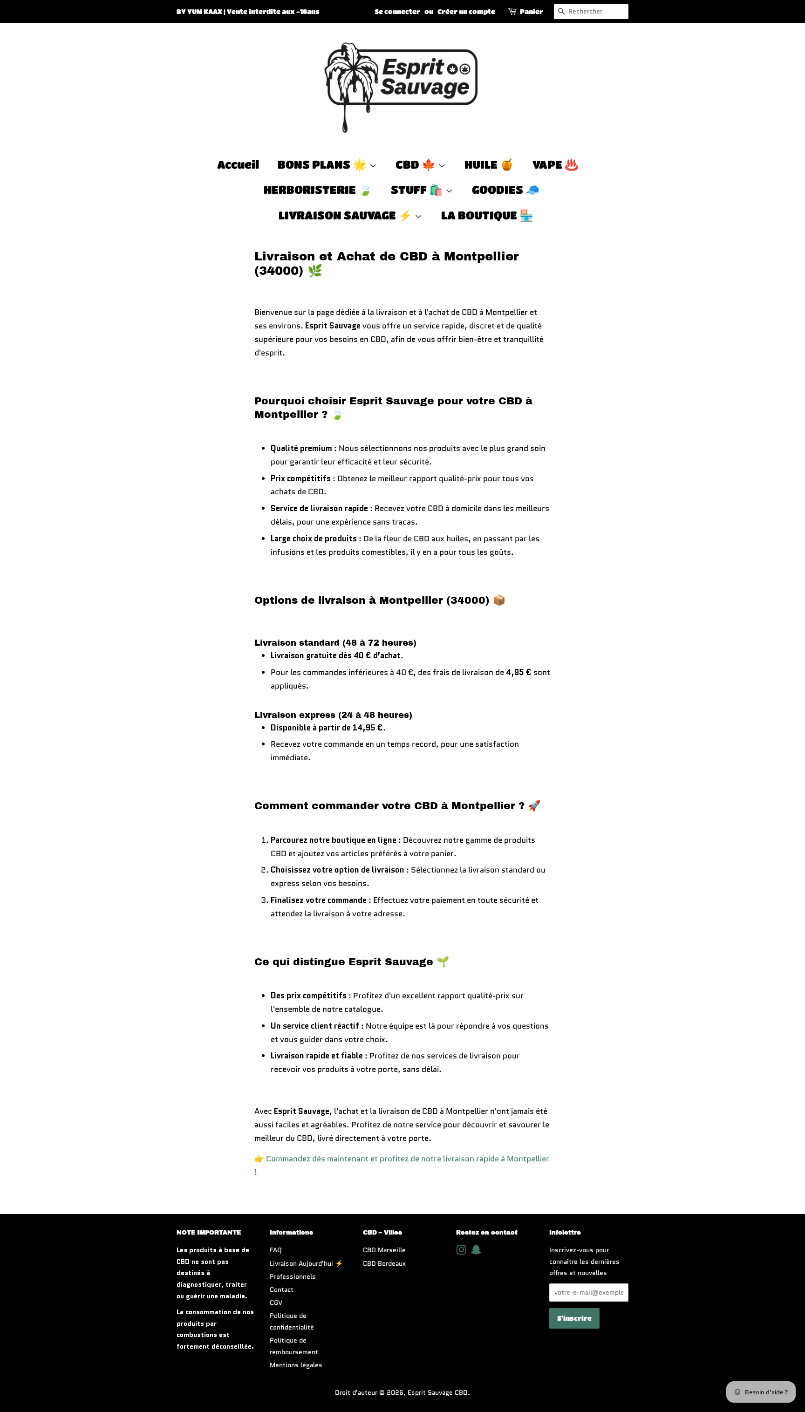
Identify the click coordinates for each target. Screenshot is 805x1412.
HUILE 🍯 (489, 164)
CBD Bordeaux (384, 1263)
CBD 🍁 (417, 164)
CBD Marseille (384, 1250)
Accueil (238, 164)
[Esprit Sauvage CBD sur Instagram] (461, 1251)
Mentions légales (296, 1365)
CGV (276, 1302)
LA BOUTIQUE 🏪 (487, 215)
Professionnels (293, 1276)
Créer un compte (466, 11)
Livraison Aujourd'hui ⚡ (306, 1263)
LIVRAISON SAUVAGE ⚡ (347, 215)
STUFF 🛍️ (418, 189)
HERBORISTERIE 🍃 (318, 189)
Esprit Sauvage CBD (438, 1392)
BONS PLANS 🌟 (323, 164)
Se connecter (397, 11)
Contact (281, 1289)
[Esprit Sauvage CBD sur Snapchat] (476, 1251)
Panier (531, 11)
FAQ (276, 1250)
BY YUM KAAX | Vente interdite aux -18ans (248, 11)
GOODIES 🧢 (505, 189)
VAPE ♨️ (555, 164)
